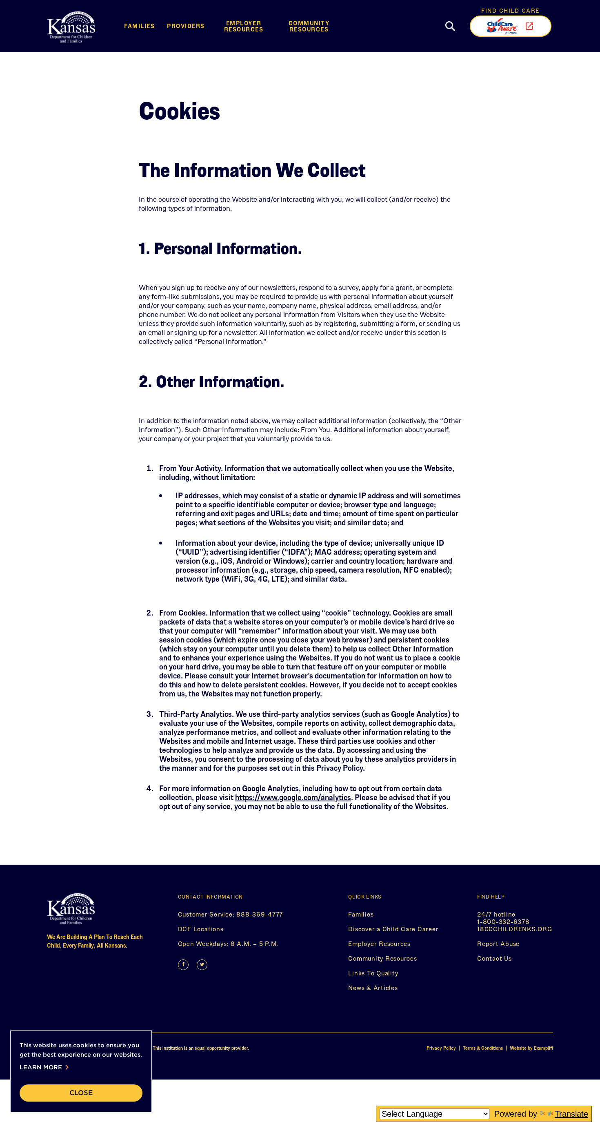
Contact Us (494, 958)
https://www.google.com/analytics (293, 797)
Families (139, 25)
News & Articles (373, 987)
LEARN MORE (46, 1067)
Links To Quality (373, 973)
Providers (186, 25)
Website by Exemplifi (531, 1048)
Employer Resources (244, 26)
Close (81, 1093)
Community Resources (309, 26)
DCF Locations (201, 931)
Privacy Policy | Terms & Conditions (465, 1048)
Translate (571, 1113)
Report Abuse (498, 945)
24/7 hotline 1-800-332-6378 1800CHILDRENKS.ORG (515, 923)
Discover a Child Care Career (393, 928)
